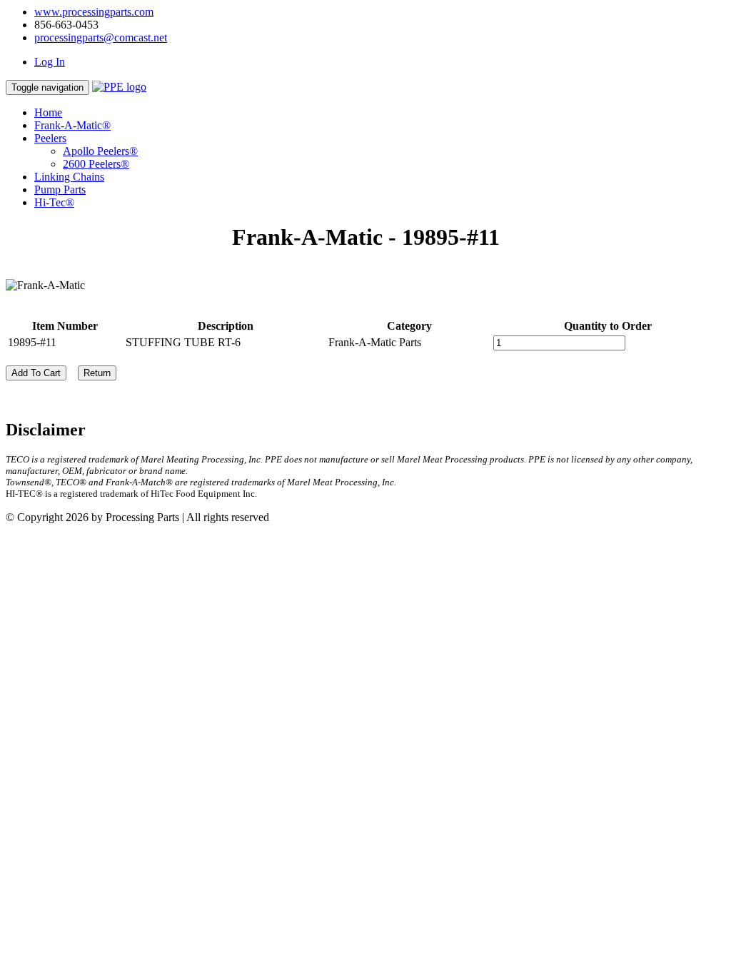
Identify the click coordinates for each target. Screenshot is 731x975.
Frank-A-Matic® (72, 125)
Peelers (50, 138)
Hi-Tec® (54, 202)
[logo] (119, 87)
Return (97, 373)
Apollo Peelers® (100, 151)
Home (48, 112)
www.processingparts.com (93, 12)
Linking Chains (69, 177)
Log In (49, 62)
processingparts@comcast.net (100, 37)
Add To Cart (36, 373)
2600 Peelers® (96, 164)
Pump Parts (60, 189)
